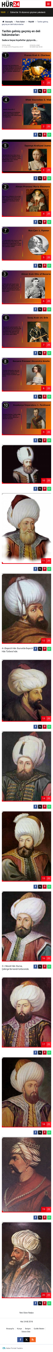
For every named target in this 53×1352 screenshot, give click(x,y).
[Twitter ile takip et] (26, 1339)
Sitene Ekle (26, 1332)
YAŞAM (31, 22)
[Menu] (48, 4)
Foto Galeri (20, 22)
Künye (19, 1329)
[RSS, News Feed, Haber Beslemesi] (33, 1339)
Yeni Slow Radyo (26, 1313)
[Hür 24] (11, 3)
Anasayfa (9, 22)
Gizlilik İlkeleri (39, 1329)
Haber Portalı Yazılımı (14, 1348)
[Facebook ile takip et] (20, 1339)
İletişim (28, 1329)
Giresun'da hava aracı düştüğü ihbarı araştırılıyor (30, 12)
